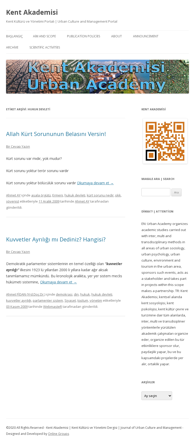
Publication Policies (83, 36)
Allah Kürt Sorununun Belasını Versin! (56, 134)
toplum (82, 300)
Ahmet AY (13, 195)
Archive (12, 47)
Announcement (145, 36)
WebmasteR (52, 306)
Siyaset (70, 300)
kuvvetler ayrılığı (18, 300)
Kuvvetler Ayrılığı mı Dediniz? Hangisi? (56, 239)
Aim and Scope (44, 36)
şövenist (12, 201)
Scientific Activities (44, 47)
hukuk (85, 294)
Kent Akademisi (32, 12)
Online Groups (58, 434)
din (76, 294)
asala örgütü (41, 195)
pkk (118, 195)
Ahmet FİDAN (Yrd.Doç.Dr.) (25, 294)
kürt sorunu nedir (100, 195)
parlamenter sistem (48, 300)
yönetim (96, 300)
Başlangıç (14, 36)
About (116, 36)
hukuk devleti (74, 195)
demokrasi (64, 294)
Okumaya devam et (95, 182)
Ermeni (57, 195)
